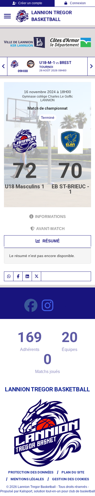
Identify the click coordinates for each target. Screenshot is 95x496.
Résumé (50, 241)
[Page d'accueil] (22, 16)
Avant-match (50, 228)
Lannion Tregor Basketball (51, 16)
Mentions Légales (27, 479)
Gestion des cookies (70, 479)
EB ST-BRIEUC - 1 (70, 189)
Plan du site (72, 472)
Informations (50, 216)
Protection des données (30, 472)
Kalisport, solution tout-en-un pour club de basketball (57, 491)
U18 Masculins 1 (24, 186)
